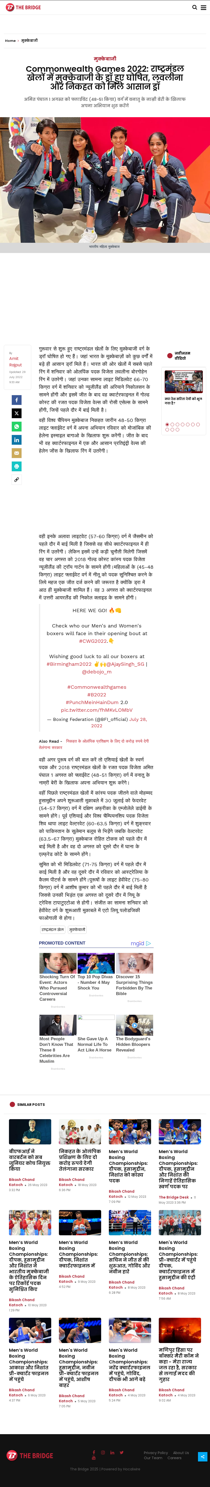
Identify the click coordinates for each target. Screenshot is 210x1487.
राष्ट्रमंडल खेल (53, 929)
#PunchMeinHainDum (92, 702)
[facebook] (17, 400)
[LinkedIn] (17, 440)
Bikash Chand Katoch (22, 1182)
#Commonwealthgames (97, 687)
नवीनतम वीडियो (182, 356)
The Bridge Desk (174, 1197)
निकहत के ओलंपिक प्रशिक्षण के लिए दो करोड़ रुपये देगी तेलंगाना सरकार (80, 1160)
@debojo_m (97, 672)
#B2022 (96, 695)
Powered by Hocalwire (120, 1469)
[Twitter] (17, 413)
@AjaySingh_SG (125, 664)
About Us (181, 1452)
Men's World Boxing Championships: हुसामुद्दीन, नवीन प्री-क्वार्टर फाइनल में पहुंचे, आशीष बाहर (79, 1367)
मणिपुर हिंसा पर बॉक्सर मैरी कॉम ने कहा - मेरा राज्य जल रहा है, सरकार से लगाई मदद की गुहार (179, 1365)
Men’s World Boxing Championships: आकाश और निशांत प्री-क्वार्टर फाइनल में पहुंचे (29, 1365)
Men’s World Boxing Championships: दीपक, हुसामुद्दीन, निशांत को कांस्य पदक (128, 1166)
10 (177, 430)
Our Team (153, 1457)
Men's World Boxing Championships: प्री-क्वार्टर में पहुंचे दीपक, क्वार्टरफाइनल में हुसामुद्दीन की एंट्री (178, 1260)
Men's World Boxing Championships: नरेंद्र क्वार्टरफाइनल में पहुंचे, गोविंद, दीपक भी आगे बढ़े (129, 1365)
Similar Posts (31, 1104)
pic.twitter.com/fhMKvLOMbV (97, 710)
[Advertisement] (105, 294)
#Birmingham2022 (69, 664)
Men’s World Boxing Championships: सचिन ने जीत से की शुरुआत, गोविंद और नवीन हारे (129, 1257)
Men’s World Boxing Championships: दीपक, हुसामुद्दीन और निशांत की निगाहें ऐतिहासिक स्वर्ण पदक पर (178, 1169)
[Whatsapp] (17, 426)
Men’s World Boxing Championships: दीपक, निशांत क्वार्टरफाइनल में (78, 1254)
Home (10, 41)
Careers (174, 1457)
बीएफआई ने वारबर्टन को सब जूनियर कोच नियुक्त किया (29, 1160)
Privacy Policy (156, 1452)
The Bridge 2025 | (85, 1469)
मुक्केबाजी (105, 59)
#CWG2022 (93, 641)
